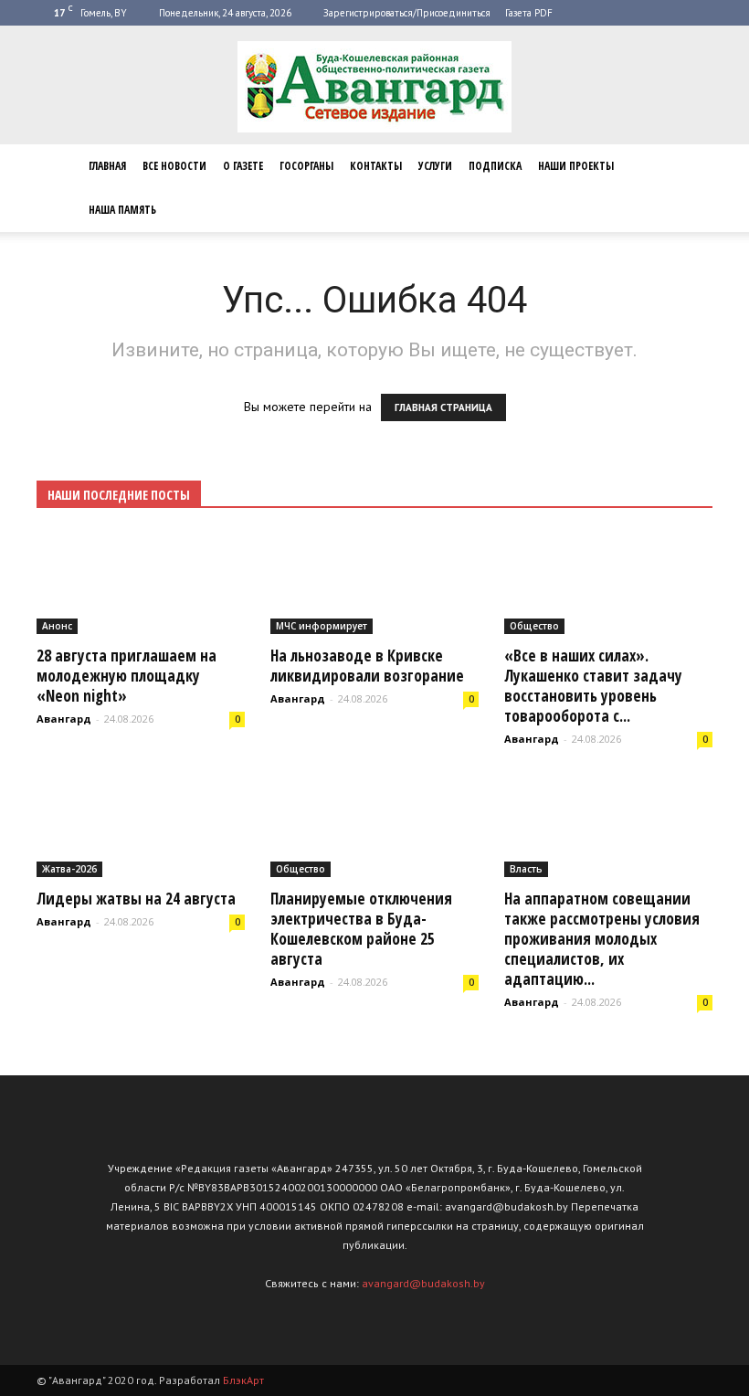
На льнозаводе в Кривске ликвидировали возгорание (367, 665)
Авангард (64, 718)
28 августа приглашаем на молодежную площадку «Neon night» (126, 675)
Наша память (122, 209)
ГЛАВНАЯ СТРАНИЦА (443, 407)
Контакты (376, 166)
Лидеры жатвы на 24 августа (136, 898)
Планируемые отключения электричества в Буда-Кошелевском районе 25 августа (361, 928)
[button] (690, 188)
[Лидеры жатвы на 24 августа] (141, 827)
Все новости (174, 166)
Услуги (435, 166)
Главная (107, 166)
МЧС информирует (321, 625)
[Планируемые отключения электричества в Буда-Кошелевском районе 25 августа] (374, 827)
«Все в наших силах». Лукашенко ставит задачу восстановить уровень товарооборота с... (593, 685)
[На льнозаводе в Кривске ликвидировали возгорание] (374, 583)
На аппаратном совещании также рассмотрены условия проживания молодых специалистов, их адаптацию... (602, 938)
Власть (526, 868)
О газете (243, 166)
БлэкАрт (243, 1380)
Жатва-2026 (69, 868)
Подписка (495, 166)
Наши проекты (576, 166)
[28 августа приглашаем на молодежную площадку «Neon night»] (141, 583)
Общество (534, 625)
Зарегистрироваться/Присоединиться (407, 12)
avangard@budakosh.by (423, 1283)
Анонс (57, 625)
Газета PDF (529, 12)
